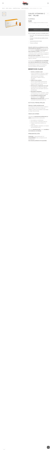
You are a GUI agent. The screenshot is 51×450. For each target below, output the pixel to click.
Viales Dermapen (24, 8)
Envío (35, 22)
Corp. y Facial (9, 8)
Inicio (3, 8)
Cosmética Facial (16, 8)
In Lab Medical (31, 18)
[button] (3, 3)
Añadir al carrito (39, 29)
